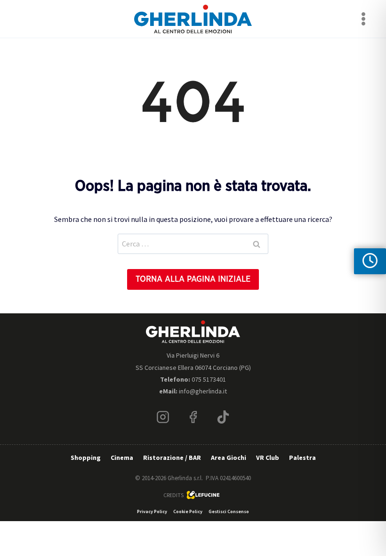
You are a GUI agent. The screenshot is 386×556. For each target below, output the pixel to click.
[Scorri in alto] (371, 520)
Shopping (86, 457)
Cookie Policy (187, 511)
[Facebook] (193, 417)
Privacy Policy (152, 511)
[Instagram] (163, 417)
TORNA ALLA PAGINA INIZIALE (193, 279)
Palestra (302, 457)
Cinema (122, 457)
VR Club (267, 457)
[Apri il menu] (363, 18)
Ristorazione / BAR (172, 457)
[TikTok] (223, 417)
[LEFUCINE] (203, 495)
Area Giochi (228, 457)
